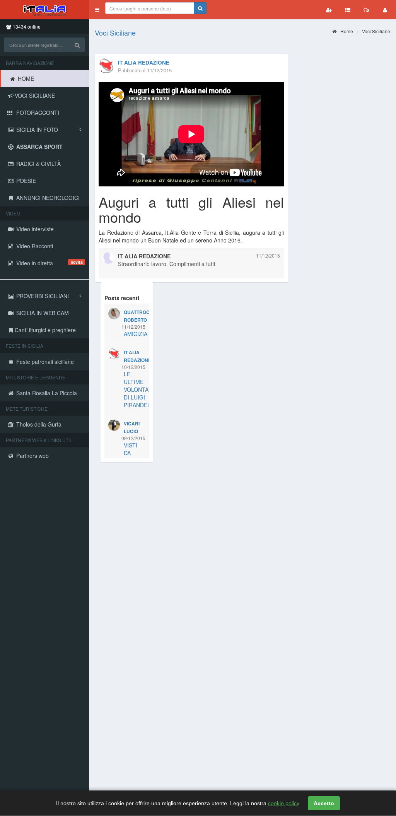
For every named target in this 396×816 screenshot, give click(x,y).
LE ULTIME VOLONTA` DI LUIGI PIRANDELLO (140, 389)
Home (346, 31)
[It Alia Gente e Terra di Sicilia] (44, 9)
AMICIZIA (135, 334)
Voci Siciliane (115, 32)
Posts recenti (121, 298)
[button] (97, 9)
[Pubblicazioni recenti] (347, 9)
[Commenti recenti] (366, 9)
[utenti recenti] (329, 9)
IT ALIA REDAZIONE (143, 62)
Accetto (324, 803)
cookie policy (283, 803)
